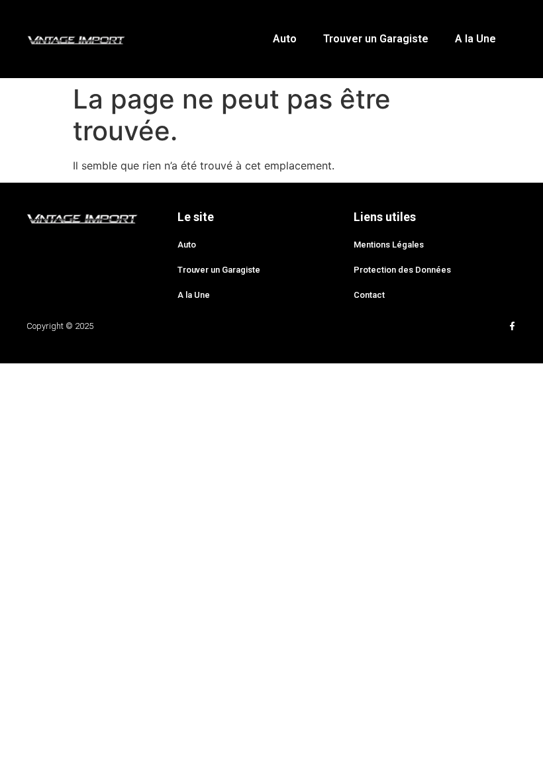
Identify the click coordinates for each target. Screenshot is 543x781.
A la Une (475, 38)
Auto (285, 38)
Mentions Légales (389, 245)
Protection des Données (402, 270)
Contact (369, 295)
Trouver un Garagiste (375, 38)
